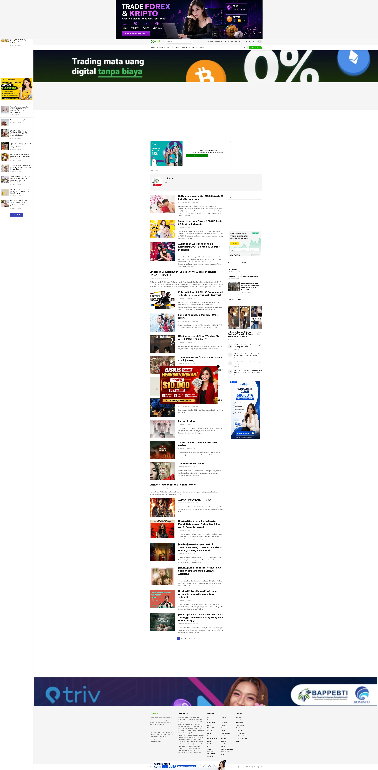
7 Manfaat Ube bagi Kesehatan (21, 120)
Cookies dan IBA (241, 738)
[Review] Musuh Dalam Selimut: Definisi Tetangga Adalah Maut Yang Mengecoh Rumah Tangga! (200, 617)
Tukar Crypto (182, 750)
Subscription (240, 722)
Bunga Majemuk (194, 746)
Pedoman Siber (241, 736)
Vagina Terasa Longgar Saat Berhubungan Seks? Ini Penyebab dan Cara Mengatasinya (19, 109)
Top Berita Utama (192, 735)
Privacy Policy (240, 733)
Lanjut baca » (162, 724)
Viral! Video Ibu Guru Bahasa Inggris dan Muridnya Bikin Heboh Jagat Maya (247, 354)
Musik (223, 725)
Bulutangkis (211, 722)
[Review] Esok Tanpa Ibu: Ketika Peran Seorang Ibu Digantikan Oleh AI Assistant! (199, 570)
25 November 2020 (247, 292)
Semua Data (186, 728)
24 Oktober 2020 (234, 271)
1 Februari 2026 (190, 202)
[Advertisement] (16, 63)
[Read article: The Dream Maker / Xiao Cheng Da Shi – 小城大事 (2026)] (162, 365)
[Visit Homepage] (156, 41)
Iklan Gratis (240, 725)
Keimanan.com (154, 736)
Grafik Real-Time (192, 730)
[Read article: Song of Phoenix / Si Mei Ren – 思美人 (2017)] (162, 323)
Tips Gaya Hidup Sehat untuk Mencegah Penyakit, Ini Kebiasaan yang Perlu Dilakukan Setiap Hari (20, 179)
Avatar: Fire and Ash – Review (194, 499)
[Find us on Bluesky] (236, 41)
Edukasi (209, 736)
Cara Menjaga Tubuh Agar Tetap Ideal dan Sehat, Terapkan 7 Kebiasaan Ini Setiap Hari (19, 203)
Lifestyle (224, 722)
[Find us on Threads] (243, 41)
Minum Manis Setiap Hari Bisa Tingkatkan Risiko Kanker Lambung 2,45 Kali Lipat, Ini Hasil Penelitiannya (20, 133)
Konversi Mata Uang (198, 737)
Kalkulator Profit (183, 741)
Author (156, 170)
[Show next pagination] (194, 638)
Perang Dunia (225, 733)
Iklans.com (161, 732)
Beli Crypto (196, 748)
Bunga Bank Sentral (184, 722)
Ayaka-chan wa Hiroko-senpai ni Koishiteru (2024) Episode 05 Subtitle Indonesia (199, 247)
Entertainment (212, 738)
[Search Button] (191, 42)
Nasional (224, 728)
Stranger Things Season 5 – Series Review (172, 484)
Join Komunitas (241, 728)
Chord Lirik (210, 728)
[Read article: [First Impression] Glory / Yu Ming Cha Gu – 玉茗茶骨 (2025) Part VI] (162, 344)
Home (152, 47)
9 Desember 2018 (234, 278)
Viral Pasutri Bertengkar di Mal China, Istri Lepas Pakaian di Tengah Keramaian (20, 145)
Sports (194, 47)
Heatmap (194, 728)
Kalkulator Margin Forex (185, 744)
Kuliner (223, 717)
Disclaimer (239, 730)
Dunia (209, 733)
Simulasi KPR (182, 748)
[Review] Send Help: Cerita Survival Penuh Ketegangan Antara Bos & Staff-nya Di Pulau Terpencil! (200, 524)
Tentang (239, 717)
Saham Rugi (196, 724)
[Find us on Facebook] (225, 42)
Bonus (191, 752)
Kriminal (210, 756)
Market (186, 752)
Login (211, 41)
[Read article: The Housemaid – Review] (162, 471)
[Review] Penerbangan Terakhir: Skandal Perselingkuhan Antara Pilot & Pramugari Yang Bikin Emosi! (200, 547)
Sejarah (223, 741)
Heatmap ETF (182, 719)
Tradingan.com (154, 734)
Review (223, 738)
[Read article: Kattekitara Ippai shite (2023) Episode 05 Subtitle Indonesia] (162, 204)
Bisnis (177, 47)
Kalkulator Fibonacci (185, 739)
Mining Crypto (192, 750)
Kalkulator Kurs (199, 744)
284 (190, 638)
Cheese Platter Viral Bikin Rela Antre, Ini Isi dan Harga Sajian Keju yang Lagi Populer (20, 156)
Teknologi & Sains (227, 749)
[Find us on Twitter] (228, 41)
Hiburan (160, 47)
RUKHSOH (233, 269)
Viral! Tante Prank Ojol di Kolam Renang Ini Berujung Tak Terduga (248, 346)
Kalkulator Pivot (197, 739)
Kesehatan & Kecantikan (211, 752)
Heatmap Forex (194, 717)
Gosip (209, 749)
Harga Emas (182, 726)
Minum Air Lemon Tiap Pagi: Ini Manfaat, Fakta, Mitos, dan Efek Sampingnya (20, 191)
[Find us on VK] (246, 42)
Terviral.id (170, 734)
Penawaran (197, 752)
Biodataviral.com (165, 739)
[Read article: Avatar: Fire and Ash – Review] (162, 507)
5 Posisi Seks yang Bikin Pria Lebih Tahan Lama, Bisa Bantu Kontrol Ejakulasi (20, 167)
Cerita (209, 725)
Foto (208, 746)
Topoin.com (153, 732)
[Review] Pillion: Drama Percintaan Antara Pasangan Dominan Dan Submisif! (197, 594)
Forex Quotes (189, 733)
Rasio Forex (198, 733)
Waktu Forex (182, 735)
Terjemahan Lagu (226, 751)
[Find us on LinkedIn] (232, 42)
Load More (16, 214)
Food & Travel (211, 744)
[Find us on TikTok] (254, 41)
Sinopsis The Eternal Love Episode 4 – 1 (244, 276)
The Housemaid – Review (192, 463)
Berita (169, 47)
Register (219, 41)
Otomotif (224, 730)
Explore (185, 47)
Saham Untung (187, 724)
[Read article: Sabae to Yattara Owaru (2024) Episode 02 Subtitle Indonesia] (162, 229)
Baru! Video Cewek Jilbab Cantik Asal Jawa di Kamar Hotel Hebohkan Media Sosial (248, 371)
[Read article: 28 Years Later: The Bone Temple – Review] (162, 450)
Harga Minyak (191, 726)
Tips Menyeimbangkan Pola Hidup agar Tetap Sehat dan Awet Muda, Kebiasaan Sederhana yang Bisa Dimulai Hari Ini (20, 39)
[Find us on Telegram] (250, 42)
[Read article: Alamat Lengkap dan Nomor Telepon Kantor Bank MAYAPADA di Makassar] (234, 286)
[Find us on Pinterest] (239, 42)
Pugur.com (168, 732)
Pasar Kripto (187, 737)
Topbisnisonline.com (156, 741)
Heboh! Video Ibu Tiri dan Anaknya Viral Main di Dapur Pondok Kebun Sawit (240, 334)
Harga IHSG (195, 722)
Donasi (190, 748)
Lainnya (223, 720)
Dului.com (163, 736)
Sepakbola (224, 744)
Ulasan (182, 202)
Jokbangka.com (154, 739)
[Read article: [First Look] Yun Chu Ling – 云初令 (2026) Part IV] (162, 407)
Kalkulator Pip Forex (196, 741)
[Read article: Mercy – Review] (162, 429)
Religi (223, 736)
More (202, 47)
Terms (238, 741)
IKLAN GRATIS (255, 47)
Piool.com (163, 734)
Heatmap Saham (183, 717)
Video (223, 754)
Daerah (209, 730)
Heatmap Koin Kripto (194, 719)
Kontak (238, 720)
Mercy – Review (186, 421)
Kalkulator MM (183, 746)
